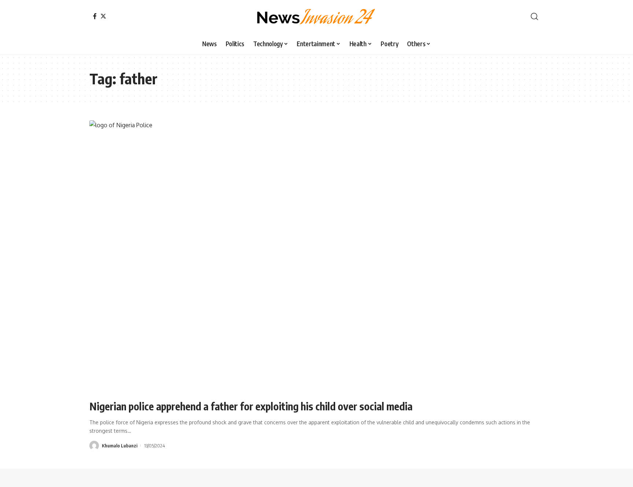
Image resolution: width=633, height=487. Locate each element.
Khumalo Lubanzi (119, 445)
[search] (534, 16)
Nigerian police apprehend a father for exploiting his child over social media (250, 406)
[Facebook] (95, 16)
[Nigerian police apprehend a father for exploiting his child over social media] (316, 256)
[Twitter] (103, 16)
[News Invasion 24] (316, 17)
